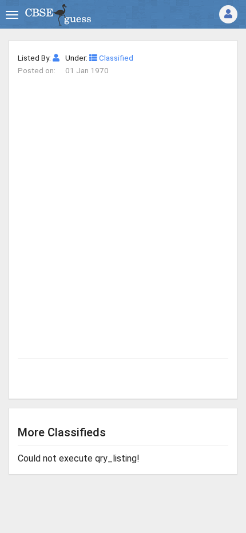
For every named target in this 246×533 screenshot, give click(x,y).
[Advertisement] (123, 206)
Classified (115, 57)
